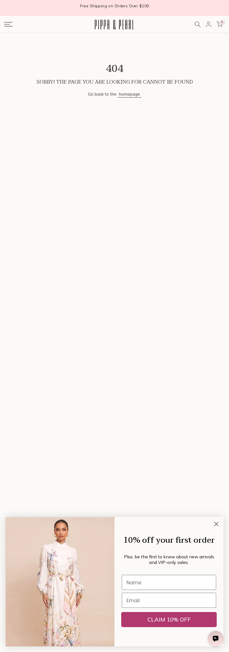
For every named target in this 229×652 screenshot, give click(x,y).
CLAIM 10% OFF (169, 619)
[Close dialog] (216, 524)
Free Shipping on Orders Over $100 (114, 5)
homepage (129, 94)
